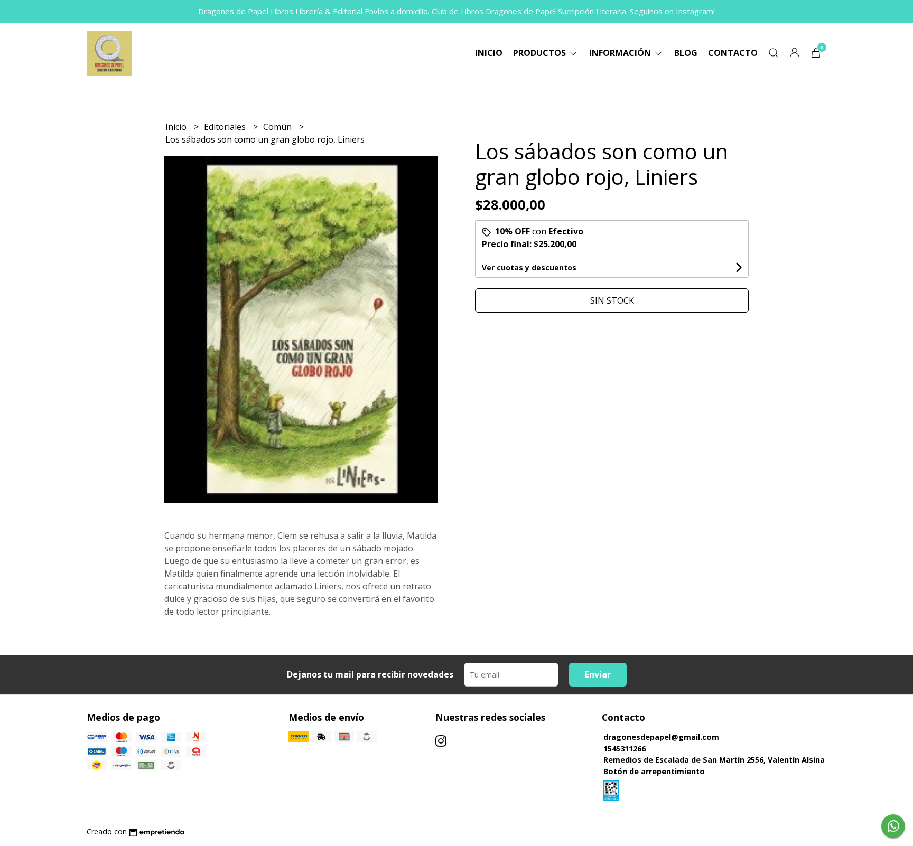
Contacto (733, 53)
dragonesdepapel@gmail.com (661, 737)
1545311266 (624, 749)
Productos (540, 53)
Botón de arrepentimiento (654, 771)
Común (278, 127)
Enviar (598, 674)
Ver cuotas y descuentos (529, 267)
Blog (685, 53)
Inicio (488, 53)
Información (621, 53)
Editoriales (226, 127)
